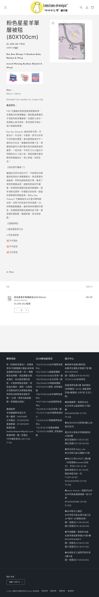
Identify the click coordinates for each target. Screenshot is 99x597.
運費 (16, 48)
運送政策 (71, 591)
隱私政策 (53, 591)
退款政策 (45, 591)
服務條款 (62, 591)
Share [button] (11, 272)
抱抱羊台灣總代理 (19, 591)
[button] (5, 7)
